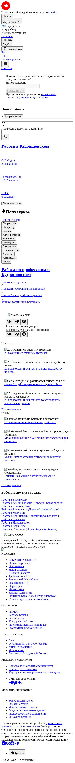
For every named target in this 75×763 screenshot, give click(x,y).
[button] (5, 52)
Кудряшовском (13, 116)
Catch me (6, 68)
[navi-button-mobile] (5, 64)
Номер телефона (16, 82)
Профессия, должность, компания (22, 128)
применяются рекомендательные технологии (31, 725)
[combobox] (18, 132)
